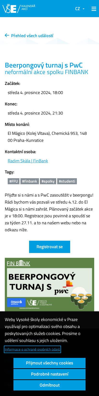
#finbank (29, 181)
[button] (93, 9)
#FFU (13, 181)
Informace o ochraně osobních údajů (32, 349)
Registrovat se (50, 246)
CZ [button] (77, 8)
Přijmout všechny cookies (49, 363)
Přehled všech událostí (31, 35)
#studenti (67, 181)
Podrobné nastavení (49, 374)
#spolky (48, 181)
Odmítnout (50, 385)
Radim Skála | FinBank (28, 160)
